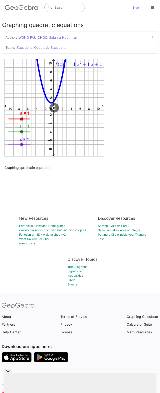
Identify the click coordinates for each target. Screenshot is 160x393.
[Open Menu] (152, 7)
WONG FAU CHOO (33, 37)
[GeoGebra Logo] (21, 7)
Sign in (137, 7)
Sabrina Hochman (63, 37)
